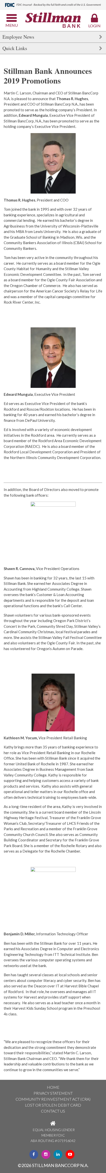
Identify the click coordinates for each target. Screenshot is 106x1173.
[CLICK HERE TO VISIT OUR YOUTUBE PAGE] (70, 1154)
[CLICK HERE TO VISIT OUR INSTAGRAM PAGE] (45, 1154)
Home (53, 1087)
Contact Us (53, 1111)
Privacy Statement (53, 1093)
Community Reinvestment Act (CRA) (53, 1099)
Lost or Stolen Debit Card (53, 1105)
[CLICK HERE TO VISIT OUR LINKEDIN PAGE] (57, 1154)
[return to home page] (53, 20)
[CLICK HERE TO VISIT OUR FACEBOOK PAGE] (33, 1154)
